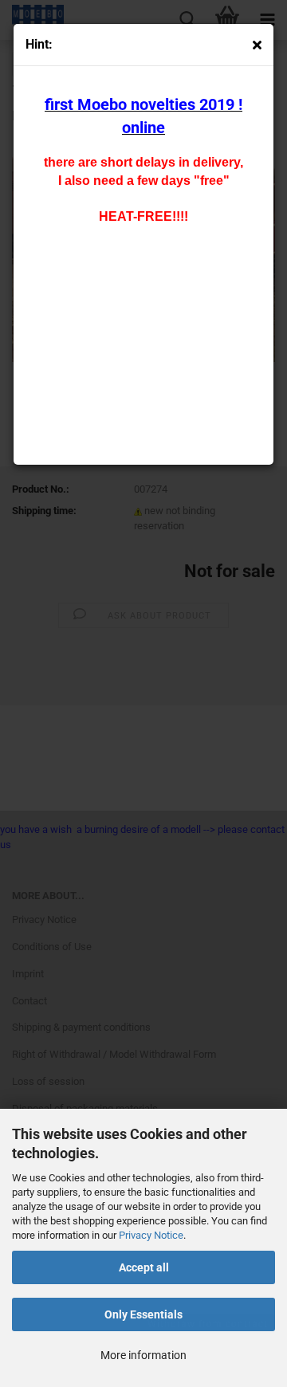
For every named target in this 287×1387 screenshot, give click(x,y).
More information (143, 1355)
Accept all (144, 1267)
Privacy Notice (151, 1235)
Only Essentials (143, 1314)
